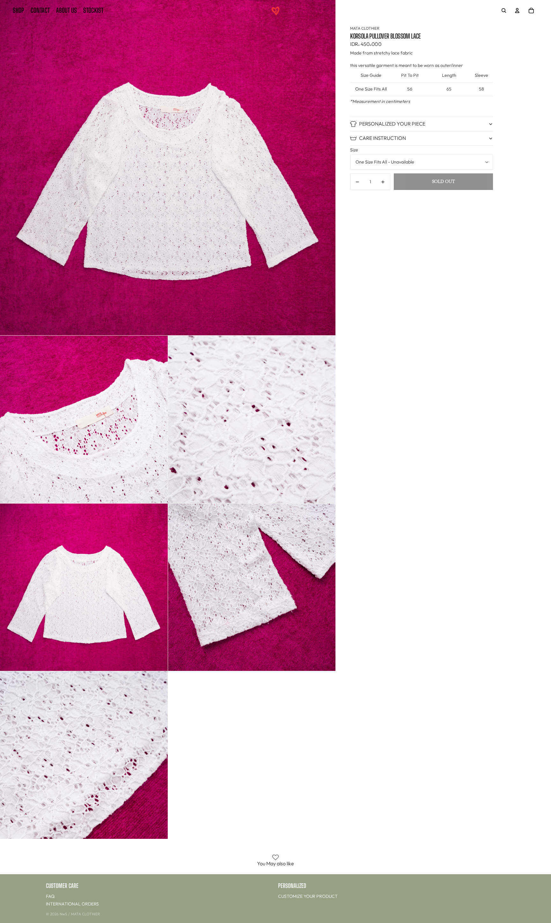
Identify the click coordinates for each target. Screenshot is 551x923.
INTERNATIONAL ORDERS (72, 904)
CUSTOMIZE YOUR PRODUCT (308, 896)
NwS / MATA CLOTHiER (80, 914)
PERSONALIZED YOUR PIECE (392, 123)
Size (354, 150)
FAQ (50, 896)
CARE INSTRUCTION (382, 138)
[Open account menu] (517, 11)
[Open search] (504, 11)
